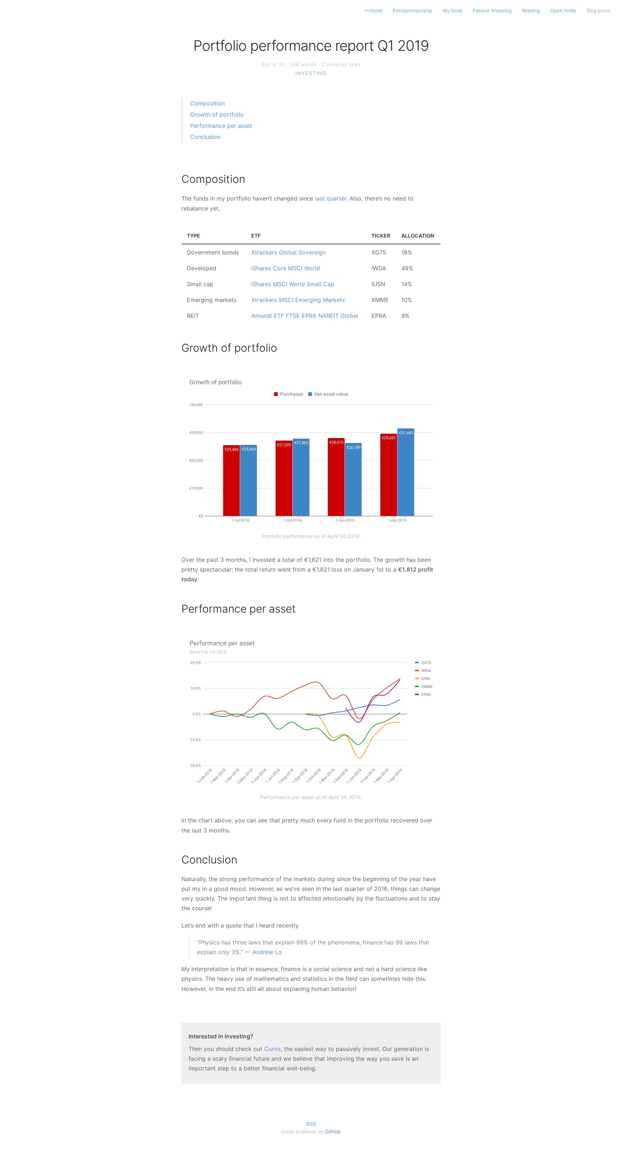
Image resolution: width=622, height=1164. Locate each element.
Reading (531, 10)
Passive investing (492, 10)
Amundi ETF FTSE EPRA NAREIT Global (304, 315)
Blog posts (598, 10)
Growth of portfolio (217, 114)
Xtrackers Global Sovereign (288, 252)
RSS (311, 1124)
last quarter (330, 198)
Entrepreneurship (412, 10)
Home (373, 10)
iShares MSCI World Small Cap (292, 284)
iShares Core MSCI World (285, 268)
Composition (207, 103)
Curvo (272, 1048)
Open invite (563, 10)
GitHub (333, 1131)
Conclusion (205, 136)
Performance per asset (221, 125)
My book (452, 10)
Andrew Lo (267, 952)
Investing (311, 73)
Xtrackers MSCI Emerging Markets (298, 299)
